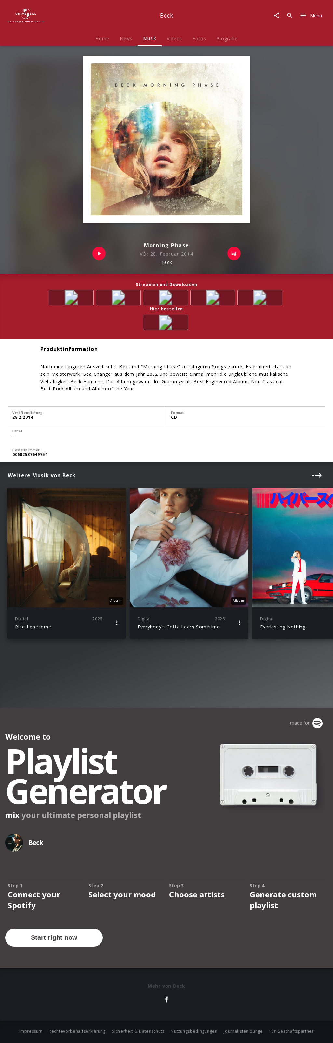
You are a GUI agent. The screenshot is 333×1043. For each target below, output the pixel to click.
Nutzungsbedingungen (194, 1031)
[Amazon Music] (119, 299)
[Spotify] (166, 299)
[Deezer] (213, 299)
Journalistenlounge (243, 1031)
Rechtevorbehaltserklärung (77, 1031)
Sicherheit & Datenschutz (138, 1031)
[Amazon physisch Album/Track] (166, 323)
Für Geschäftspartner (291, 1031)
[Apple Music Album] (72, 299)
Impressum (30, 1031)
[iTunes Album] (261, 299)
